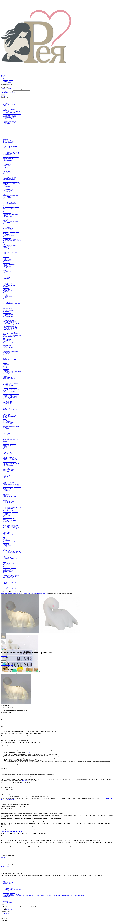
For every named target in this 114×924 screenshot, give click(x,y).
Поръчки (5, 78)
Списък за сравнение (8, 80)
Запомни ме (4, 93)
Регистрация (8, 88)
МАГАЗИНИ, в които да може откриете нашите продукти (16, 913)
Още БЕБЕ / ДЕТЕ (8, 345)
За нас (4, 881)
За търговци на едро (7, 914)
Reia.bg (29, 752)
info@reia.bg (24, 780)
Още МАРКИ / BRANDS (9, 588)
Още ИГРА (6, 417)
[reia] (36, 71)
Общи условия (6, 884)
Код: (2, 657)
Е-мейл (2, 89)
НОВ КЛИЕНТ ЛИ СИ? (8, 880)
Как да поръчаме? (7, 883)
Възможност (3, 862)
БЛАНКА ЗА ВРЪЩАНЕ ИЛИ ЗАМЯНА (12, 831)
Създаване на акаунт (7, 902)
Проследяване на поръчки (6, 85)
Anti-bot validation (4, 87)
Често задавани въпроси (8, 888)
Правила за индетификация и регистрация (12, 891)
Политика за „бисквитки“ (9, 893)
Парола (2, 91)
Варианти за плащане (8, 882)
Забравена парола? (8, 91)
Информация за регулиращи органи (11, 894)
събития (5, 81)
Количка (2, 99)
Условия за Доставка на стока (9, 890)
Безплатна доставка (5, 853)
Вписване (3, 88)
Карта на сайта (6, 896)
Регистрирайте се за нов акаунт (8, 92)
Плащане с (3, 857)
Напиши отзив (4, 656)
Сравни (15, 663)
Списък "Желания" (7, 82)
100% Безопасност (5, 866)
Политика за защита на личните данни (12, 889)
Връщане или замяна (8, 885)
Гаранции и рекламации (8, 887)
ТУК (30, 740)
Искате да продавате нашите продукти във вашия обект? (16, 916)
